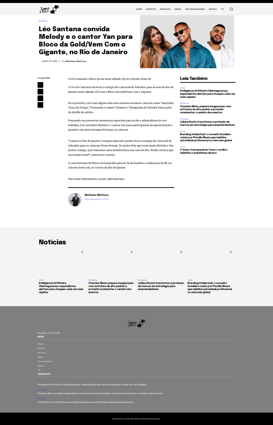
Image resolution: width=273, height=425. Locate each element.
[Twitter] (40, 91)
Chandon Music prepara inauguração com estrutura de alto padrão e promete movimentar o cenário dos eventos (205, 109)
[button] (231, 9)
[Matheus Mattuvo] (75, 199)
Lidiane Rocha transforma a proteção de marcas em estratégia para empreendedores (161, 286)
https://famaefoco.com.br (96, 199)
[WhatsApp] (40, 105)
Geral (182, 88)
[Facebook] (40, 85)
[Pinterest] (40, 98)
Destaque (184, 103)
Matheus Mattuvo (76, 61)
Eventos (43, 21)
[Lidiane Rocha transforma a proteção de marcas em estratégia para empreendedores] (161, 263)
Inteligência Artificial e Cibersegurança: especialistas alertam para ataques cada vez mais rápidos (207, 94)
